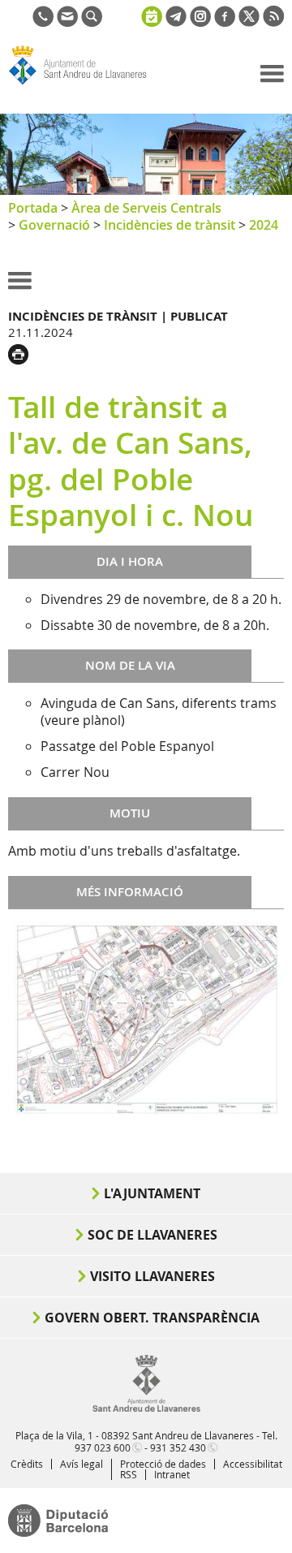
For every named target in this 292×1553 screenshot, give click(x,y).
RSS (128, 1474)
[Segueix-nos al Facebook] (224, 22)
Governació (54, 225)
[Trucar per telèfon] (43, 22)
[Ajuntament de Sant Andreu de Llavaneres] (146, 1408)
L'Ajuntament (152, 1193)
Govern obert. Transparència (152, 1318)
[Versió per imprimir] (22, 352)
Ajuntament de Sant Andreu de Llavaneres (86, 84)
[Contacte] (67, 22)
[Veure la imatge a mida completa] (146, 1017)
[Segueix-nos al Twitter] (249, 22)
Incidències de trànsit (169, 225)
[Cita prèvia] (151, 15)
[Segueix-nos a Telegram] (176, 22)
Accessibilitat (252, 1463)
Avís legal (81, 1463)
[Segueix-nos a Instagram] (200, 22)
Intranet (172, 1474)
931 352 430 (178, 1447)
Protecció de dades (163, 1463)
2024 (263, 225)
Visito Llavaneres (152, 1276)
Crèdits (27, 1463)
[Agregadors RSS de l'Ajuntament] (273, 22)
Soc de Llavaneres (152, 1235)
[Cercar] (91, 22)
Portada (33, 208)
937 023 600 (103, 1447)
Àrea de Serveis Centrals (146, 208)
